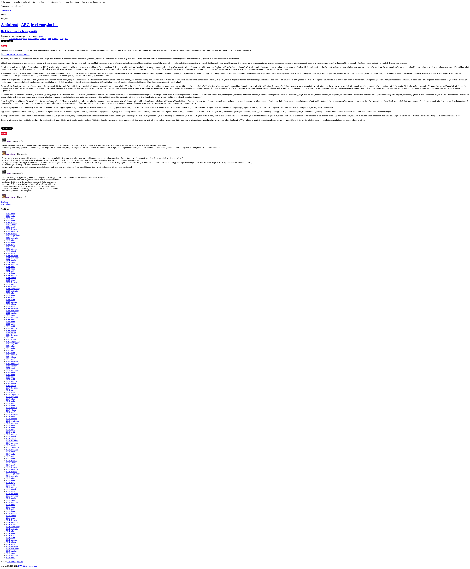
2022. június (10, 322)
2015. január (11, 518)
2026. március (11, 223)
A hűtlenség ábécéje (15, 562)
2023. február (11, 304)
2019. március (11, 408)
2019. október (11, 392)
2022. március (11, 328)
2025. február (11, 251)
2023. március (11, 302)
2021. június (10, 348)
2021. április (10, 353)
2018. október (11, 419)
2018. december (12, 414)
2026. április (10, 220)
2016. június (10, 480)
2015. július (10, 505)
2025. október (11, 234)
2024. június (10, 269)
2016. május (10, 483)
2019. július (10, 399)
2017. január (11, 465)
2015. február (11, 516)
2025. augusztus (12, 238)
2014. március (11, 540)
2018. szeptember (12, 421)
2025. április (10, 247)
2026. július (10, 214)
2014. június (10, 533)
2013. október (11, 551)
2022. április (10, 326)
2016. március (11, 487)
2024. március (11, 275)
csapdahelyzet (33, 39)
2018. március (11, 434)
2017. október (11, 445)
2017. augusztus (12, 450)
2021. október (11, 339)
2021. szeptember (12, 342)
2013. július (10, 558)
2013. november (12, 549)
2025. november (12, 231)
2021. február (11, 357)
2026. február (11, 225)
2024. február (11, 278)
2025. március (11, 249)
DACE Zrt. (22, 566)
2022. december (12, 308)
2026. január (11, 227)
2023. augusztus (12, 291)
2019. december (12, 388)
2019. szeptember (12, 394)
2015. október (11, 498)
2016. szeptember (12, 474)
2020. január (11, 386)
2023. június (10, 295)
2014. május (10, 535)
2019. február (11, 410)
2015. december (12, 494)
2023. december (12, 282)
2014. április (10, 538)
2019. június (10, 401)
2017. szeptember (12, 447)
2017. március (11, 461)
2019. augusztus (12, 397)
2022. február (11, 330)
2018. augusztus (12, 423)
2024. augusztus (12, 264)
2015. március (11, 513)
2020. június (10, 375)
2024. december (12, 256)
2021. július (10, 346)
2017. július (10, 452)
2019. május (10, 403)
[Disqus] (235, 167)
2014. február (11, 542)
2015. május (10, 509)
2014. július (10, 531)
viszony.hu (32, 566)
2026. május (10, 218)
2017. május (10, 456)
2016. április (10, 485)
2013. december (12, 546)
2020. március (11, 381)
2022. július (10, 319)
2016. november (12, 469)
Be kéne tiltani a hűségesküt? (19, 31)
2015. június (10, 507)
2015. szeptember (12, 500)
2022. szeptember (12, 315)
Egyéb (40, 36)
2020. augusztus (12, 370)
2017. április (10, 458)
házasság (55, 39)
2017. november (12, 443)
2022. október (11, 313)
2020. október (11, 366)
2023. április (10, 300)
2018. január (11, 438)
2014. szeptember (12, 527)
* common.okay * (8, 10)
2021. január (11, 359)
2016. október (11, 472)
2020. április (10, 379)
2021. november (12, 337)
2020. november (12, 364)
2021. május (10, 350)
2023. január (11, 306)
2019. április (10, 405)
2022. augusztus (12, 317)
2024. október (11, 260)
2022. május (10, 324)
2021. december (12, 335)
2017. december (12, 441)
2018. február (11, 436)
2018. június (10, 427)
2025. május (10, 245)
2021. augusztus (12, 344)
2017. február (11, 463)
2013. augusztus (12, 555)
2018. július (10, 425)
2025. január (11, 253)
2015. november (12, 496)
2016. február (11, 489)
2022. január (11, 333)
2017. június (10, 454)
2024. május (10, 271)
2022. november (12, 311)
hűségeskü (64, 39)
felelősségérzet (45, 39)
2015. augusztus (12, 502)
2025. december (12, 229)
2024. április (10, 273)
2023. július (10, 293)
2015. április (10, 511)
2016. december (12, 467)
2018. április (10, 432)
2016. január (11, 491)
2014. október (11, 524)
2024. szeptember (12, 262)
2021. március (11, 355)
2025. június (10, 242)
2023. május (10, 297)
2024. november (12, 258)
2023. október (11, 286)
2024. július (10, 267)
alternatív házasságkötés (18, 39)
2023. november (12, 284)
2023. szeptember (12, 289)
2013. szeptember (12, 553)
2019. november (12, 390)
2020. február (11, 383)
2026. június (10, 216)
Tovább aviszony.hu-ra (6, 203)
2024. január (11, 280)
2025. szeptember (12, 236)
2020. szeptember (12, 368)
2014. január (11, 544)
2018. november (12, 416)
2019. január (11, 412)
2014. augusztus (12, 529)
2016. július (10, 478)
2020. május (10, 377)
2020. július (10, 372)
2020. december (12, 361)
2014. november (12, 522)
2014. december (12, 520)
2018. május (10, 430)
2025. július (10, 240)
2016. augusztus (12, 476)
